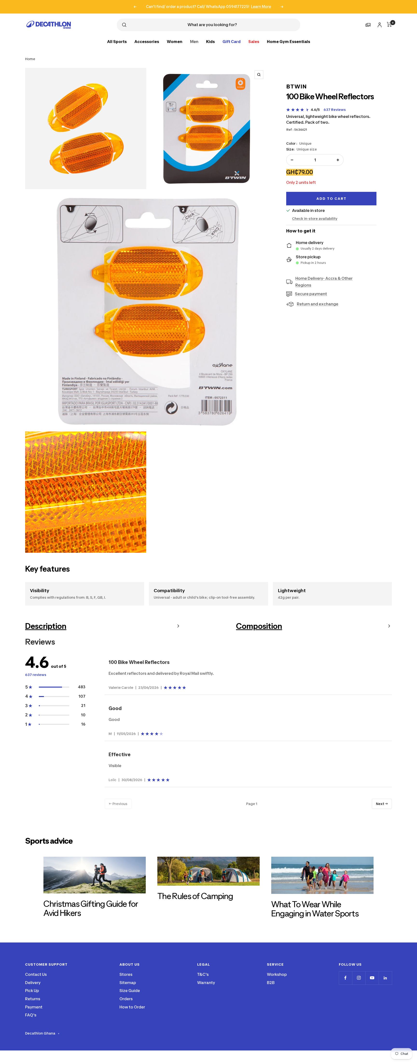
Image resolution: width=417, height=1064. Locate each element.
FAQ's (30, 1015)
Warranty (206, 982)
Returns (32, 998)
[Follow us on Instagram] (358, 978)
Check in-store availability (314, 218)
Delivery (33, 982)
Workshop (277, 974)
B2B (271, 982)
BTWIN (296, 86)
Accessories (146, 41)
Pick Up (32, 990)
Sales (253, 41)
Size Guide (129, 990)
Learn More (261, 6)
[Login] (379, 24)
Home (30, 59)
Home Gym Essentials (288, 41)
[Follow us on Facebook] (345, 978)
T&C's (203, 974)
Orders (126, 998)
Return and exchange (317, 304)
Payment (33, 1007)
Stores (125, 974)
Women (174, 41)
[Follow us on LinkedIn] (385, 978)
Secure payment (311, 293)
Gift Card (231, 41)
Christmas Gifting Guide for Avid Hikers (90, 908)
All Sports (117, 41)
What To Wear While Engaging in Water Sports (315, 909)
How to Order (132, 1007)
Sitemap (127, 982)
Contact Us (36, 974)
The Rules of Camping (195, 896)
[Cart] (389, 24)
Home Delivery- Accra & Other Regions (324, 282)
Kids (210, 41)
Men (194, 41)
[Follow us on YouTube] (372, 978)
